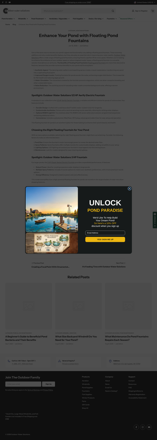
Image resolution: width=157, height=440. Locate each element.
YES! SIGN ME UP (105, 239)
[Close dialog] (129, 188)
